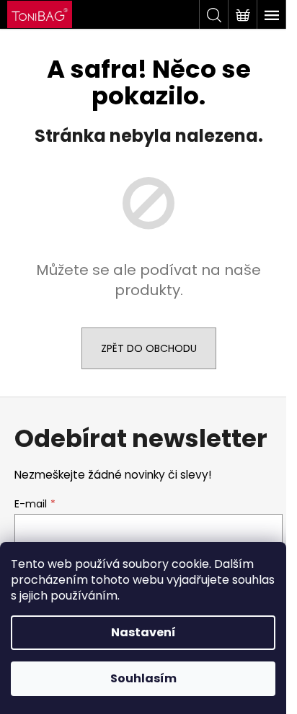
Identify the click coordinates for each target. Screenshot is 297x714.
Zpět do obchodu (149, 348)
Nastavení (143, 632)
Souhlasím (143, 678)
